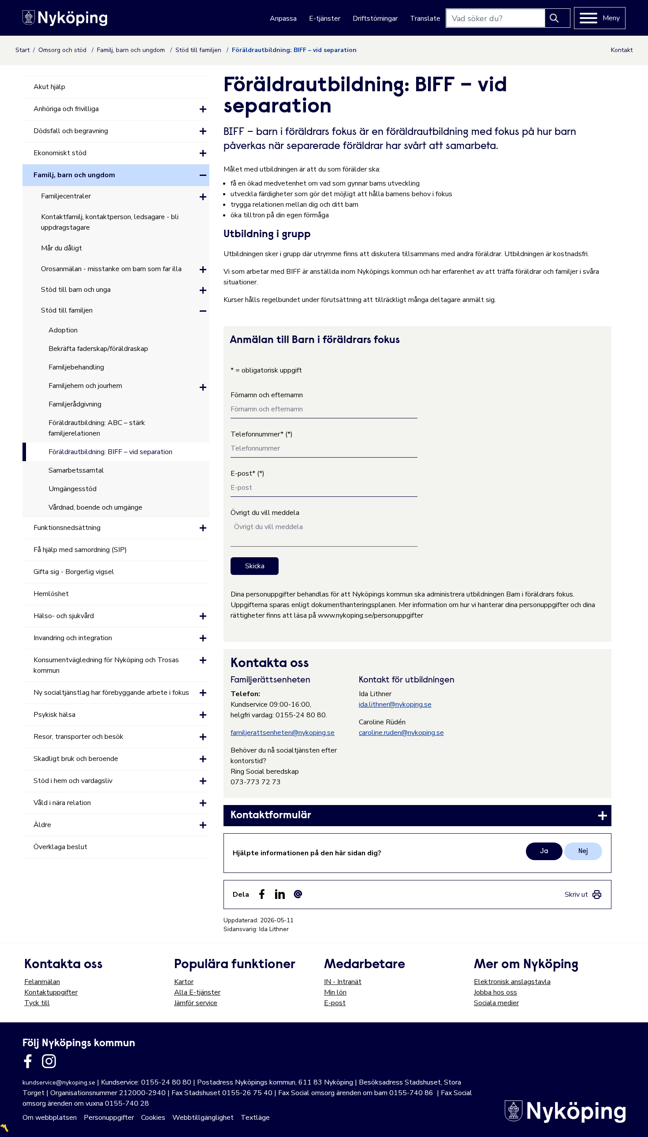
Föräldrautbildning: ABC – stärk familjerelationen (96, 428)
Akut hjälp (49, 87)
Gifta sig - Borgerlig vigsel (74, 572)
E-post (335, 1003)
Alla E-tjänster (197, 992)
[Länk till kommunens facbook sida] (28, 1061)
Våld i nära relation (62, 803)
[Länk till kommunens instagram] (49, 1061)
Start (22, 50)
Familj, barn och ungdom (132, 50)
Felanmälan (42, 982)
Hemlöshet (51, 594)
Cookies (153, 1117)
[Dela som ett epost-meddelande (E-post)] (298, 894)
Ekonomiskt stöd (60, 153)
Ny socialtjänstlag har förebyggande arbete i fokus (111, 692)
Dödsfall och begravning (71, 131)
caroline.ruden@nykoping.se (401, 733)
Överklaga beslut (60, 847)
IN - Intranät (342, 982)
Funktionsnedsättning (67, 528)
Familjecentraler (66, 196)
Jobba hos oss (495, 992)
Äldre (42, 825)
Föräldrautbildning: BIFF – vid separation (110, 452)
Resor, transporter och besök (78, 737)
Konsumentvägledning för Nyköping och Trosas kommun (106, 665)
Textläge (255, 1117)
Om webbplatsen (49, 1117)
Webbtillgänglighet (203, 1117)
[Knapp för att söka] (557, 18)
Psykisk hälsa (54, 714)
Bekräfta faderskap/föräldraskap (98, 349)
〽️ (4, 1128)
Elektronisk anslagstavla (512, 982)
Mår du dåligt (61, 248)
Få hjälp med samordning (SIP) (80, 550)
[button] (203, 109)
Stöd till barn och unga (76, 290)
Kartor (184, 982)
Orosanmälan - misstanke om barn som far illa (111, 269)
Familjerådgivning (74, 404)
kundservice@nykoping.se (58, 1082)
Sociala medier (496, 1003)
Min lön (335, 992)
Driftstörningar (375, 18)
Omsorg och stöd (63, 50)
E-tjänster (324, 18)
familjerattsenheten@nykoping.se (283, 733)
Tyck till (37, 1003)
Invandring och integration (73, 638)
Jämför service (195, 1003)
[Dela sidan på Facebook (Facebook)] (262, 894)
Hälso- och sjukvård (64, 616)
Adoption (63, 330)
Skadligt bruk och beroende (76, 759)
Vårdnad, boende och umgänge (95, 507)
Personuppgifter (109, 1117)
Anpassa (283, 18)
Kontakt (622, 50)
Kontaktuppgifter (51, 992)
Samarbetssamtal (76, 470)
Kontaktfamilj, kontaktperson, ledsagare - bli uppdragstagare (110, 222)
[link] (417, 815)
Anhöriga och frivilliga (66, 109)
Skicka (254, 566)
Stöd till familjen (199, 50)
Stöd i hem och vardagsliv (73, 781)
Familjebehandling (76, 367)
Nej (583, 851)
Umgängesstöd (72, 489)
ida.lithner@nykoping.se (395, 704)
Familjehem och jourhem (85, 386)
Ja (544, 851)
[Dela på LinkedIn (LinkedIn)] (280, 894)
